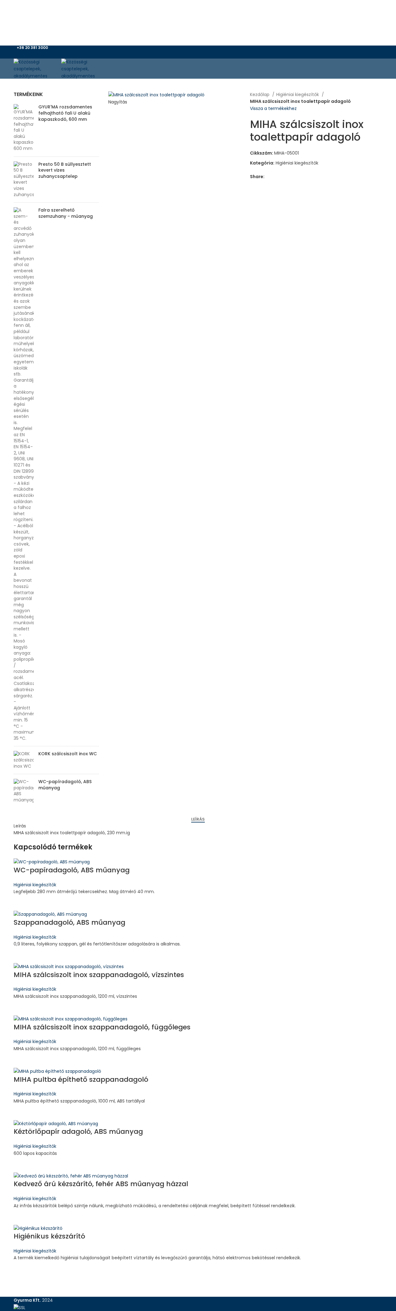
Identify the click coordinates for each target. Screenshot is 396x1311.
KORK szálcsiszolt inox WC (67, 754)
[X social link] (194, 54)
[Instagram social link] (201, 54)
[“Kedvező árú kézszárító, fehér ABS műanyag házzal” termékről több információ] (21, 1217)
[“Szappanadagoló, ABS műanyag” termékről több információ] (21, 955)
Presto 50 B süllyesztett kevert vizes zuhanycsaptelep (64, 170)
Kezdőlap (260, 94)
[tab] (198, 819)
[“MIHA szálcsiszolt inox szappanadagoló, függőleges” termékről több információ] (21, 1060)
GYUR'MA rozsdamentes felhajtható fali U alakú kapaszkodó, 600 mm (65, 113)
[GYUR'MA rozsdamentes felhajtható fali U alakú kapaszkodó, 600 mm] (24, 127)
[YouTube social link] (208, 54)
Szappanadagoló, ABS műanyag (69, 922)
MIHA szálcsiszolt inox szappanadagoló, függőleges (102, 1027)
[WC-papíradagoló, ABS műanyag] (24, 791)
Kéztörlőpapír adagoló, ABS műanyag (78, 1131)
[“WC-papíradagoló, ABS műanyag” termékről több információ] (21, 902)
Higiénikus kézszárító (49, 1236)
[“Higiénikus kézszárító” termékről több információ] (21, 1269)
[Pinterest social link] (205, 62)
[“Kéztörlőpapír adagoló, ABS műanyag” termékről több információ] (21, 1164)
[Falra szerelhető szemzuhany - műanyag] (24, 474)
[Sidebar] (7, 1303)
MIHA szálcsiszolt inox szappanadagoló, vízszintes (99, 975)
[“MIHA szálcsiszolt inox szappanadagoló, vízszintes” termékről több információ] (21, 1007)
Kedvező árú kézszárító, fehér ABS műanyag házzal (101, 1184)
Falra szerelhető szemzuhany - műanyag (65, 213)
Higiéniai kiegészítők (298, 94)
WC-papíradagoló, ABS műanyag (65, 785)
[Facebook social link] (187, 54)
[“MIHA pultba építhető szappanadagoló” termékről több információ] (21, 1112)
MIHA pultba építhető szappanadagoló (81, 1079)
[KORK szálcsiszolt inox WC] (24, 760)
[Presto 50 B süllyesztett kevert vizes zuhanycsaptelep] (24, 179)
